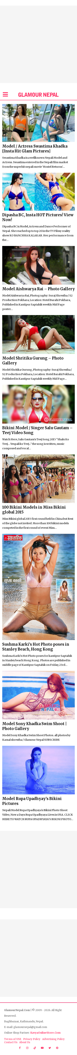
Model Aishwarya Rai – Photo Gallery (38, 289)
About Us (24, 1042)
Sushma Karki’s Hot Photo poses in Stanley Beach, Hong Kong (35, 647)
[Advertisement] (38, 44)
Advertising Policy (53, 1039)
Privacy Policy (31, 1039)
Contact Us (10, 1042)
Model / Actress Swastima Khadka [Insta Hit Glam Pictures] (34, 148)
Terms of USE (12, 1039)
